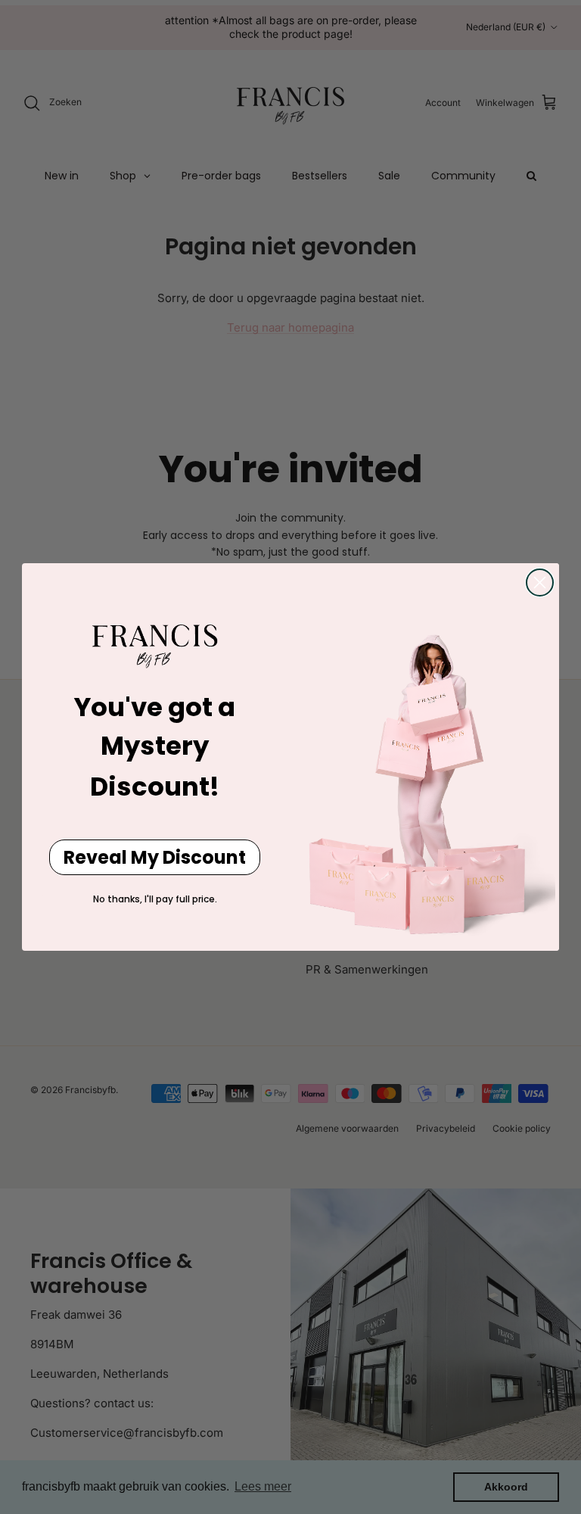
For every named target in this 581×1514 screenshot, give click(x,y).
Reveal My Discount (155, 857)
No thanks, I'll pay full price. (155, 899)
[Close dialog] (540, 582)
